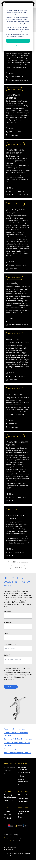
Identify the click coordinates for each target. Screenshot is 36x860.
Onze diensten (9, 767)
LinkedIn (7, 811)
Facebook (7, 818)
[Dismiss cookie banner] (29, 7)
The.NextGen (23, 798)
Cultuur (21, 776)
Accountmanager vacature (14, 749)
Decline (18, 46)
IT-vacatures (8, 800)
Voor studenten (24, 773)
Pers (20, 817)
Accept (18, 41)
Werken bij (22, 763)
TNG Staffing (23, 801)
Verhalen (21, 785)
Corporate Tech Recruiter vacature (18, 739)
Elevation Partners (25, 795)
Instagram (7, 815)
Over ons (7, 770)
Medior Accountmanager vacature (17, 753)
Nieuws (6, 774)
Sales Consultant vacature (14, 729)
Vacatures (8, 791)
